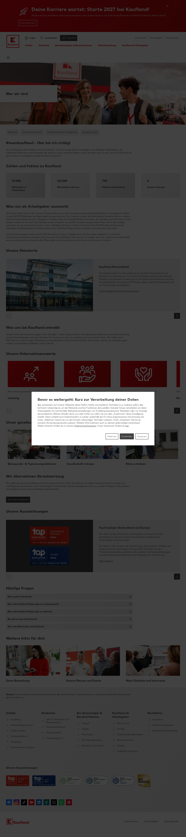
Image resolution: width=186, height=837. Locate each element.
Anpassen (142, 436)
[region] (93, 418)
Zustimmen (126, 436)
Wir (39, 405)
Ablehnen (112, 436)
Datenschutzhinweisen (85, 426)
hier (127, 426)
